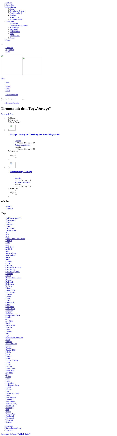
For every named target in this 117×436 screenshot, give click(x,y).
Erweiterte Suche (11, 95)
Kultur (7, 329)
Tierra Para (9, 399)
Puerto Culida (10, 368)
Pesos (7, 354)
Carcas (7, 263)
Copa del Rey (10, 270)
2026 (7, 235)
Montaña (18, 141)
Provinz (8, 364)
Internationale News (12, 315)
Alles (7, 82)
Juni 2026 (9, 321)
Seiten (7, 89)
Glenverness (9, 307)
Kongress (8, 327)
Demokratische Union (13, 278)
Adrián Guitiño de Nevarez (15, 239)
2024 (7, 237)
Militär (7, 340)
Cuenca (8, 276)
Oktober (8, 348)
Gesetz (7, 305)
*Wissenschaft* (11, 230)
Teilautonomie (10, 397)
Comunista (9, 265)
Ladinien (8, 331)
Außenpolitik (10, 255)
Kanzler (8, 323)
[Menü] (2, 44)
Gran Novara (10, 309)
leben (7, 333)
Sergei (7, 381)
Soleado (8, 389)
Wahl (7, 410)
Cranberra (9, 274)
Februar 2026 (10, 290)
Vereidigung (9, 406)
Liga (7, 336)
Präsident (8, 366)
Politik (7, 358)
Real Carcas (9, 371)
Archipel (8, 249)
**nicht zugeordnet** (13, 218)
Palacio (8, 352)
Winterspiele (9, 418)
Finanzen (8, 294)
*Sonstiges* (9, 224)
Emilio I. (8, 286)
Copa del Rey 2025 (12, 272)
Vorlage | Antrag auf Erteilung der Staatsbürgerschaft (35, 134)
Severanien (9, 383)
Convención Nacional (13, 267)
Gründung (9, 311)
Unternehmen (10, 401)
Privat (7, 362)
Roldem (8, 377)
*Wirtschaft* (10, 228)
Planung (8, 356)
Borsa (7, 257)
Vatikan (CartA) (11, 404)
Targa (7, 395)
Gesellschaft (9, 303)
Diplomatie (9, 282)
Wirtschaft (9, 420)
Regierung (9, 373)
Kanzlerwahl (10, 325)
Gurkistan (9, 313)
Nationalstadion (11, 344)
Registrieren (9, 50)
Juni (6, 319)
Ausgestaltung (10, 253)
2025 (7, 232)
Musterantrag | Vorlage (21, 171)
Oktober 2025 (10, 350)
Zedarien (8, 422)
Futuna (8, 298)
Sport (7, 391)
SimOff (8, 387)
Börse (7, 259)
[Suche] (23, 99)
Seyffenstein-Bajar (12, 385)
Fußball (8, 300)
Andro (7, 243)
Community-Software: (16, 434)
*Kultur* (8, 222)
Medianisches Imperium (14, 338)
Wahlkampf (9, 416)
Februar (8, 288)
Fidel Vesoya (10, 292)
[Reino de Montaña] (21, 74)
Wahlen (8, 412)
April (7, 245)
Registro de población (22, 145)
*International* (10, 220)
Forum (7, 91)
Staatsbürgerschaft (12, 393)
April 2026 (9, 247)
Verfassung (9, 408)
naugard (8, 346)
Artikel (8, 86)
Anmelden (9, 48)
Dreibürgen (9, 284)
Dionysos (8, 280)
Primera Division (11, 360)
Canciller (8, 261)
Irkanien (8, 317)
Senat (7, 379)
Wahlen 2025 (10, 414)
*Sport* (8, 226)
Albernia (8, 241)
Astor (7, 251)
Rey (6, 375)
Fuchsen (8, 296)
